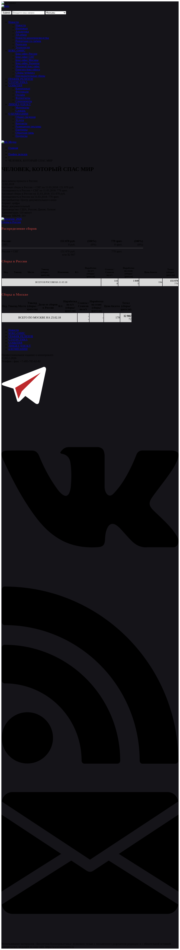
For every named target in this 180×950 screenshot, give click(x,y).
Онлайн (20, 94)
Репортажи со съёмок (28, 41)
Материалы (22, 107)
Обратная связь (24, 132)
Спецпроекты (23, 101)
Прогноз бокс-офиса (27, 69)
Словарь (20, 110)
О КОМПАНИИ (18, 113)
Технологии (22, 47)
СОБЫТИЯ (15, 85)
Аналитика (22, 31)
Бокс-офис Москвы (26, 60)
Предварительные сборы (30, 75)
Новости (13, 22)
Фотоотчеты (22, 97)
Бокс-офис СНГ (24, 56)
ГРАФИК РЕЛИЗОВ (20, 79)
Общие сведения (25, 116)
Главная (13, 147)
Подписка (21, 135)
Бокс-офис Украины (27, 63)
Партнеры (21, 129)
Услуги (19, 120)
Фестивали (22, 91)
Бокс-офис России (26, 53)
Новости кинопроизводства (32, 37)
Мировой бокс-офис (27, 66)
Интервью (21, 28)
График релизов (17, 154)
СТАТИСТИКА (18, 82)
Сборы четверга (25, 72)
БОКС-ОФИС (16, 50)
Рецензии (21, 44)
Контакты (21, 123)
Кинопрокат (22, 88)
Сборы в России (11, 222)
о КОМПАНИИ (18, 348)
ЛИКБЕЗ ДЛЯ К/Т (19, 104)
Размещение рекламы (28, 126)
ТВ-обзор (21, 34)
